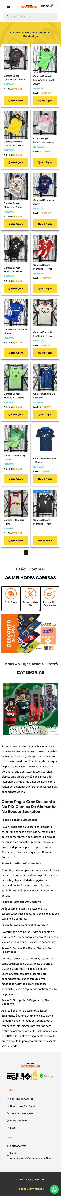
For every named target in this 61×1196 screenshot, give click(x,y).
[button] (8, 6)
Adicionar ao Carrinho (15, 100)
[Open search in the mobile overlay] (30, 16)
